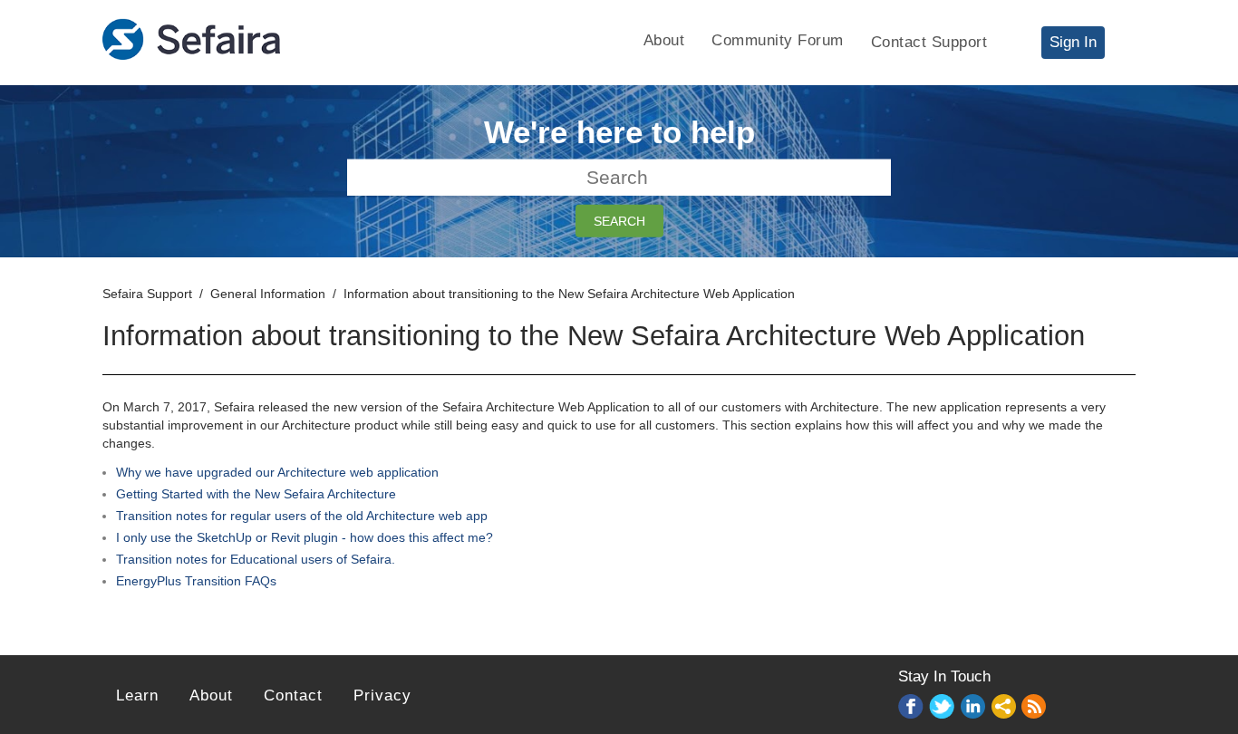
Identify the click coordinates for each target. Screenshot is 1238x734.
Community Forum (777, 40)
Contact (293, 695)
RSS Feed (1035, 708)
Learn (137, 695)
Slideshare (1004, 707)
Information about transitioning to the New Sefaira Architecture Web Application (569, 293)
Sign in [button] (1073, 42)
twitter (942, 707)
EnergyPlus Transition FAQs (196, 581)
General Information (267, 293)
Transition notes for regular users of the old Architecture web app (302, 515)
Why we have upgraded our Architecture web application (277, 472)
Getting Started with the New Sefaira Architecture (256, 494)
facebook (911, 707)
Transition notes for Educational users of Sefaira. (255, 559)
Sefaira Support (147, 293)
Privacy (382, 695)
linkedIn (973, 707)
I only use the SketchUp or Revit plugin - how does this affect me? (304, 537)
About (664, 40)
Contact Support (929, 42)
